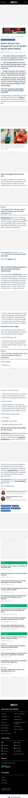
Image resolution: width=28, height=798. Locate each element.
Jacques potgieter (5, 505)
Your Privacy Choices (16, 797)
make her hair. (12, 470)
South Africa (3, 584)
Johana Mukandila (6, 52)
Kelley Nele (17, 52)
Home (2, 36)
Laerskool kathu (15, 508)
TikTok (21, 97)
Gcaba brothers (5, 508)
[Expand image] (26, 130)
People (7, 36)
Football (2, 649)
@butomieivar (6, 218)
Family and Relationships (17, 36)
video (10, 259)
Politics (2, 600)
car (25, 220)
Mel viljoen (15, 505)
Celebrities (3, 577)
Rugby (2, 569)
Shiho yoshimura (5, 510)
